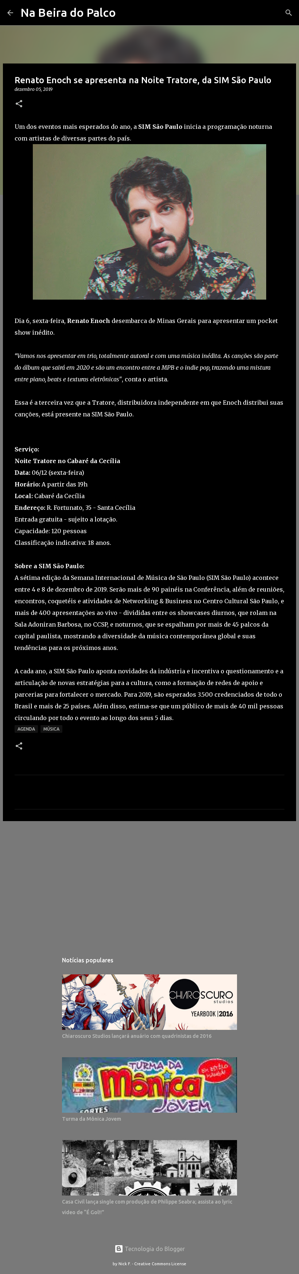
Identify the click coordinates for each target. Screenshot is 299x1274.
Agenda (26, 729)
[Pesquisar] (288, 13)
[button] (19, 104)
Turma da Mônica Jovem (91, 1119)
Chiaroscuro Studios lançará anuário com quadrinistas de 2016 (136, 1036)
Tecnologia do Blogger (154, 1249)
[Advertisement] (149, 883)
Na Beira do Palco (68, 12)
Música (51, 729)
